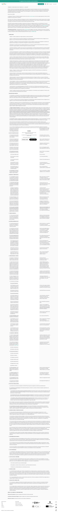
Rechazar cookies (25, 139)
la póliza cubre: (16, 345)
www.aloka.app (31, 16)
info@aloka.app (33, 31)
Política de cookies (32, 137)
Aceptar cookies (33, 139)
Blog (2, 502)
